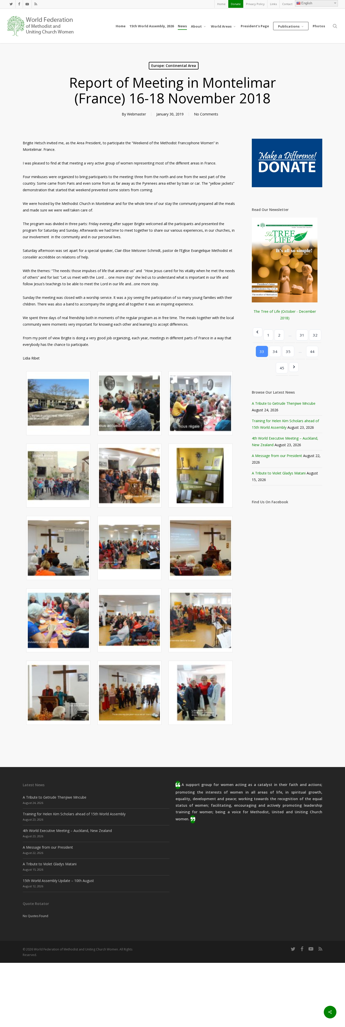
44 (312, 351)
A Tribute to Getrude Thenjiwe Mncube (283, 403)
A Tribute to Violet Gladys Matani (279, 473)
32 (315, 335)
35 (288, 351)
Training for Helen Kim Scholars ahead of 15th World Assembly (74, 813)
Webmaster (136, 114)
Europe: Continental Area (173, 65)
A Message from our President (277, 455)
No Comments (206, 114)
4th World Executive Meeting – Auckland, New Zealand (67, 830)
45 (282, 367)
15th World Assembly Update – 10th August (58, 880)
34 (275, 351)
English (306, 3)
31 (302, 335)
